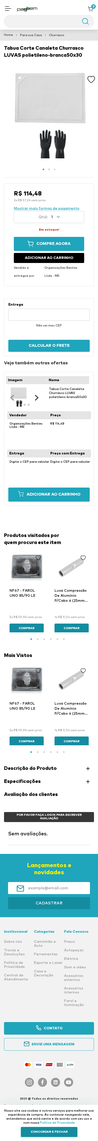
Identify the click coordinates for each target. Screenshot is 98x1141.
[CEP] (49, 312)
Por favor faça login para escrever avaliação (49, 817)
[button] (8, 9)
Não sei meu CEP (49, 325)
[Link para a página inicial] (8, 35)
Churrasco (56, 35)
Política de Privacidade (57, 1122)
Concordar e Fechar (49, 1131)
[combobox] (49, 21)
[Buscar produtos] (83, 21)
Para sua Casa (31, 35)
